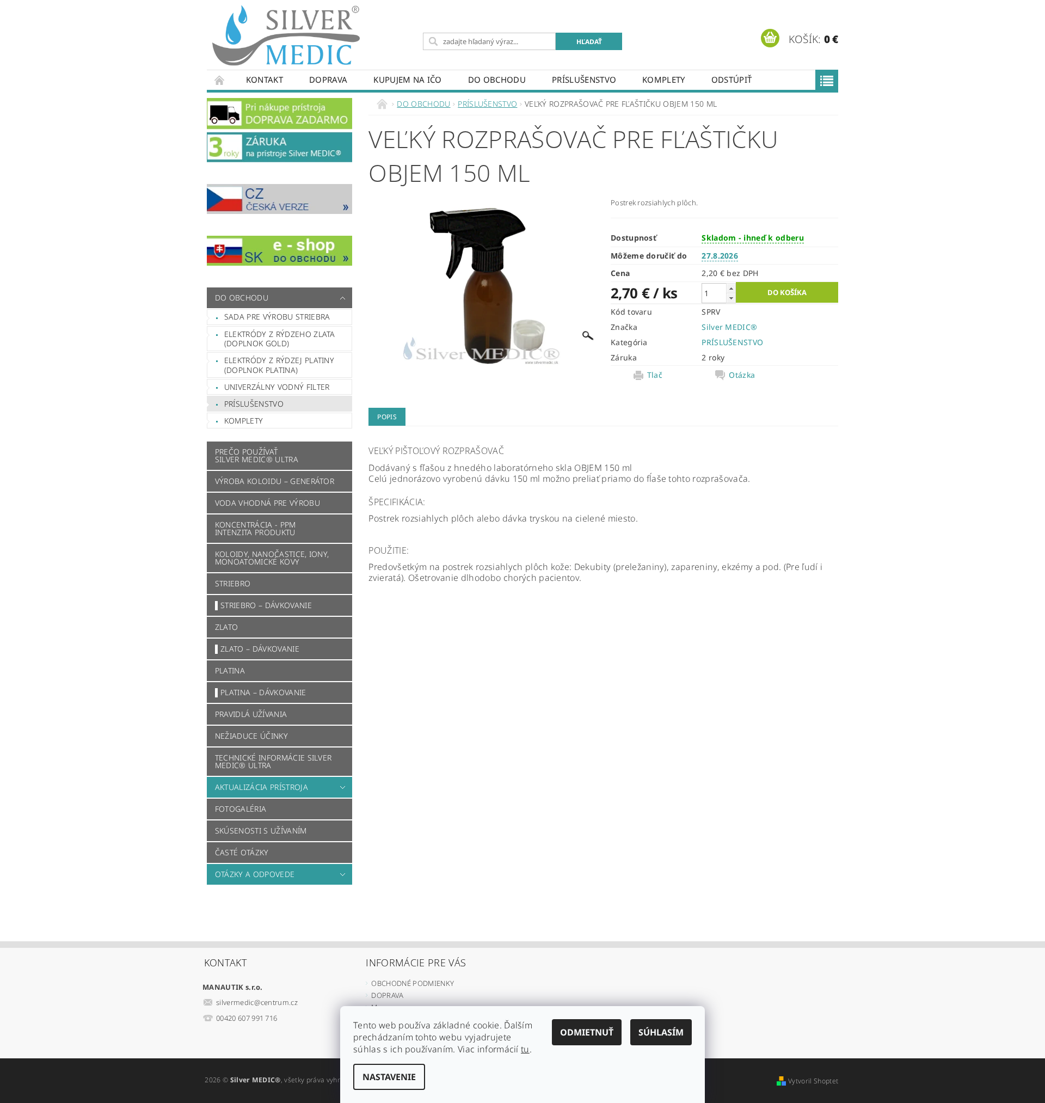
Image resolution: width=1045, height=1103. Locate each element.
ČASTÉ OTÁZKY (242, 852)
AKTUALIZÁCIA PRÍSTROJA (261, 787)
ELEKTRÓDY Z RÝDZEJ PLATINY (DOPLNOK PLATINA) (279, 365)
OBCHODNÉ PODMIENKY (412, 983)
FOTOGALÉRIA (241, 809)
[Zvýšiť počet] (731, 288)
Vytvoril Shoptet (813, 1081)
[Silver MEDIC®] (286, 35)
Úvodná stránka (220, 79)
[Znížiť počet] (731, 298)
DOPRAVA (328, 79)
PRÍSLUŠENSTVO (584, 79)
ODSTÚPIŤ (731, 79)
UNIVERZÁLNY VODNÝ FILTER (277, 387)
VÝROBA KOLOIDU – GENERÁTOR (274, 481)
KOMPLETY (663, 79)
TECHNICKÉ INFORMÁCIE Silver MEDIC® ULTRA (273, 761)
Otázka (742, 375)
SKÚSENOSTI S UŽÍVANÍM (261, 830)
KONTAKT (264, 79)
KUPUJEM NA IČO (407, 79)
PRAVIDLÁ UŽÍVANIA (251, 714)
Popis (387, 416)
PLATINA (230, 670)
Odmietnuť (586, 1032)
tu (525, 1049)
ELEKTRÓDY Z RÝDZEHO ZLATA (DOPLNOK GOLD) (279, 339)
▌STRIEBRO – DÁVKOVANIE (263, 605)
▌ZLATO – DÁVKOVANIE (257, 649)
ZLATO (226, 627)
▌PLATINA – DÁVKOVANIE (260, 692)
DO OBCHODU (497, 79)
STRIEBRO (233, 583)
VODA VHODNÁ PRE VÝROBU (267, 503)
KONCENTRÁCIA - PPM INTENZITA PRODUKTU (255, 528)
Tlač (654, 375)
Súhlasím (661, 1032)
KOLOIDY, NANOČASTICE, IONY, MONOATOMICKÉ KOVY (272, 558)
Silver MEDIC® (729, 327)
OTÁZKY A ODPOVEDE (254, 874)
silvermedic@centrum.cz (257, 1002)
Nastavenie (389, 1077)
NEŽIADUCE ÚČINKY (251, 736)
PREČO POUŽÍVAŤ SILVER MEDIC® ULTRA (256, 455)
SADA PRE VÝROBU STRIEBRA (277, 316)
